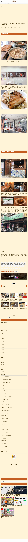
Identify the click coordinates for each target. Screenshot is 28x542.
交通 (2, 328)
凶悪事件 (3, 333)
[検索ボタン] (1, 1)
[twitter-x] (12, 315)
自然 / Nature (4, 443)
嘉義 (2, 360)
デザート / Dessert (4, 271)
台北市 (3, 336)
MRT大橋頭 (13, 264)
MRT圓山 (2, 264)
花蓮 (2, 357)
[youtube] (14, 315)
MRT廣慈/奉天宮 (16, 264)
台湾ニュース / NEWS (5, 330)
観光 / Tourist (4, 440)
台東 (2, 359)
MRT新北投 (6, 265)
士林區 (3, 350)
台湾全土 (3, 371)
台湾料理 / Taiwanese (9, 271)
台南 (2, 367)
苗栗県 (3, 364)
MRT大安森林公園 (9, 264)
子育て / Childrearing (5, 424)
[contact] (15, 315)
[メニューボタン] (26, 1)
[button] (12, 283)
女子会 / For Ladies (4, 405)
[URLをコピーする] (15, 283)
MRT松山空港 (18, 265)
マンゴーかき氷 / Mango (6, 394)
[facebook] (10, 315)
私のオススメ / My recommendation (6, 435)
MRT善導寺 (15, 263)
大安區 (3, 341)
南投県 (3, 362)
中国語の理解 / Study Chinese (5, 438)
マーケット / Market (4, 446)
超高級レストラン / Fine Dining (6, 402)
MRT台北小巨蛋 (7, 263)
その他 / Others (5, 390)
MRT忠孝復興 (20, 264)
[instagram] (13, 315)
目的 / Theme (4, 401)
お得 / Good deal (4, 322)
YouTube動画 (4, 449)
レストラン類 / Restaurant (5, 376)
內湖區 (3, 349)
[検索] (17, 315)
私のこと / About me (5, 451)
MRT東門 (12, 265)
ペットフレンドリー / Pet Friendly (6, 413)
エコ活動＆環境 (4, 335)
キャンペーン (3, 325)
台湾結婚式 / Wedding (5, 421)
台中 (2, 355)
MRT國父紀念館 (23, 263)
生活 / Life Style (4, 415)
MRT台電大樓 (11, 263)
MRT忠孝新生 (2, 265)
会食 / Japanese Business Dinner (6, 410)
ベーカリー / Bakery (5, 399)
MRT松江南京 (22, 265)
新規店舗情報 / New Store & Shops (6, 430)
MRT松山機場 (15, 265)
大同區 (3, 346)
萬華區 (3, 347)
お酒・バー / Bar (5, 388)
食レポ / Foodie (4, 374)
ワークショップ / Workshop (5, 432)
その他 (3, 372)
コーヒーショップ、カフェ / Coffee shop (7, 396)
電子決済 (3, 327)
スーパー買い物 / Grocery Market (6, 429)
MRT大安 (5, 264)
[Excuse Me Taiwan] (14, 1)
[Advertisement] (14, 15)
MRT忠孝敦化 (24, 264)
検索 (9, 317)
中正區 (3, 344)
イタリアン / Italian (5, 385)
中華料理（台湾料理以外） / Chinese (7, 379)
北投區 (3, 352)
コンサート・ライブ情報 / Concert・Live (7, 427)
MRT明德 (9, 265)
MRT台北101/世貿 (3, 263)
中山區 (12, 271)
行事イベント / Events (5, 418)
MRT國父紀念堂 (18, 263)
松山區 (3, 338)
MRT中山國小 (16, 271)
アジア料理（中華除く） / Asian (6, 382)
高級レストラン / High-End (5, 404)
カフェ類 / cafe (4, 391)
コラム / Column (4, 426)
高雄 (2, 369)
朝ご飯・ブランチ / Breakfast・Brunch (7, 407)
